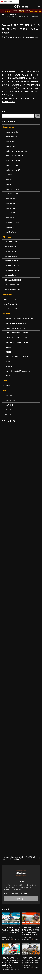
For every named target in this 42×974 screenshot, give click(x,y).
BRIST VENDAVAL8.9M (11, 261)
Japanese (7, 1)
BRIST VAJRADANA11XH (11, 289)
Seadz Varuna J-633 (10, 309)
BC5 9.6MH (6, 376)
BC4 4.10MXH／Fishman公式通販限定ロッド (18, 319)
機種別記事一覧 (8, 121)
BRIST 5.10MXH (8, 414)
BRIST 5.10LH (7, 410)
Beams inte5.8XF (9, 199)
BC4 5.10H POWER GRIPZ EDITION (15, 338)
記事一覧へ (21, 899)
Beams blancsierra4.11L (11, 165)
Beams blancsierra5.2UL (12, 170)
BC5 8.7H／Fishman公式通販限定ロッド (16, 371)
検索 (4, 111)
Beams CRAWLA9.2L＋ (11, 232)
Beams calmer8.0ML (10, 132)
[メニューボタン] (39, 6)
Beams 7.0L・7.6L (9, 400)
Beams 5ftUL (7, 395)
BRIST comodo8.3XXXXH (12, 280)
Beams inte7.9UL (9, 213)
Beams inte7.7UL (9, 208)
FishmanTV (18, 37)
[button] (38, 913)
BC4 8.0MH (6, 361)
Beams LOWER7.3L (9, 180)
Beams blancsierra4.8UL (12, 160)
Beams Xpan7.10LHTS (11, 146)
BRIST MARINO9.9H (9, 251)
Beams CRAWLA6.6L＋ (11, 222)
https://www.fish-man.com (16, 893)
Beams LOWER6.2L (9, 175)
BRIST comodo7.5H (10, 275)
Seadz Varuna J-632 (10, 304)
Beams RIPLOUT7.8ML (31, 37)
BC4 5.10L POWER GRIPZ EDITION (15, 323)
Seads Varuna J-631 (10, 299)
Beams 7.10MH (8, 405)
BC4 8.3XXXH (7, 366)
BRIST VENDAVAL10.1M (11, 266)
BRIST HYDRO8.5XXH (10, 242)
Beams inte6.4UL (9, 203)
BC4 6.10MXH (7, 347)
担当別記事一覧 (8, 420)
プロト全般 (6, 386)
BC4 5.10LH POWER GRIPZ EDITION (15, 328)
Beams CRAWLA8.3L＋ (11, 227)
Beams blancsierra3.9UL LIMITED (15, 151)
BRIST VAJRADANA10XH (11, 285)
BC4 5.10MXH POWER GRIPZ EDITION (16, 333)
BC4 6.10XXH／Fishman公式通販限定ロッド (18, 357)
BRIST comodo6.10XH (11, 270)
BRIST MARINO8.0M (10, 246)
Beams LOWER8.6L (9, 184)
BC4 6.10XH (7, 352)
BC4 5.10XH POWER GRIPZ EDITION (15, 342)
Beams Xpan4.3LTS (9, 141)
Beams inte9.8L (8, 218)
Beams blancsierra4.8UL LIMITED (15, 156)
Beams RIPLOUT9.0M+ (11, 194)
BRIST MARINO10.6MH (11, 256)
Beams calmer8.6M (10, 137)
